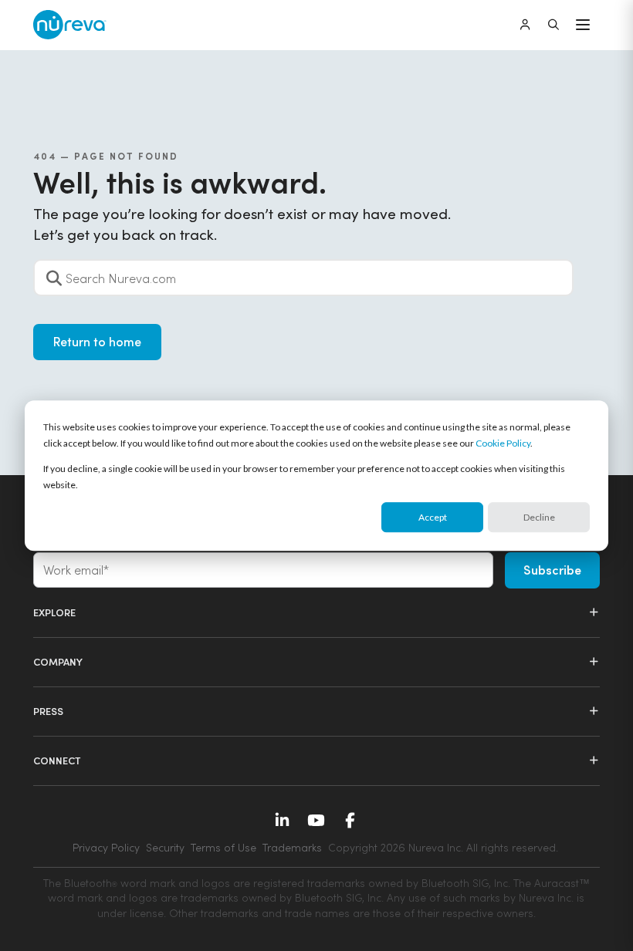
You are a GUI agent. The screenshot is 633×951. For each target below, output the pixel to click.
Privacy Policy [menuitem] (106, 847)
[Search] (553, 24)
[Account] (525, 24)
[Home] (70, 25)
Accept (432, 517)
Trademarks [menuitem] (292, 847)
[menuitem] (443, 847)
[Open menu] (583, 25)
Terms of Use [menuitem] (223, 847)
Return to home (97, 341)
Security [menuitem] (165, 847)
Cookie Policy (503, 443)
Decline (539, 517)
